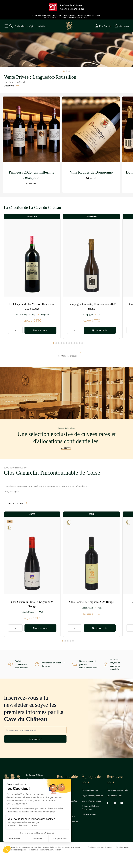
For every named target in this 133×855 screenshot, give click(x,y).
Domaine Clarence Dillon (118, 790)
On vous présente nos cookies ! (23, 825)
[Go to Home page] (69, 26)
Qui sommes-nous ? (91, 790)
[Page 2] (66, 71)
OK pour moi (60, 838)
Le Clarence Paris (114, 795)
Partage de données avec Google (24, 822)
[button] (7, 849)
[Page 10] (77, 343)
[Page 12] (82, 343)
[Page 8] (71, 343)
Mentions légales (122, 847)
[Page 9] (74, 343)
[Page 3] (69, 71)
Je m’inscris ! (35, 739)
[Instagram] (114, 803)
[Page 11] (79, 343)
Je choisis (37, 838)
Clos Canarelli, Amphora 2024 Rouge (91, 601)
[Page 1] (64, 71)
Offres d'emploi (89, 814)
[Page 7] (69, 343)
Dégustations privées (91, 800)
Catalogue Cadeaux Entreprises (90, 807)
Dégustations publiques (92, 795)
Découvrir (9, 85)
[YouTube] (122, 803)
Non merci (14, 838)
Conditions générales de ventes (100, 847)
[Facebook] (108, 803)
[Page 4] (61, 343)
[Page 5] (64, 343)
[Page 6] (66, 343)
